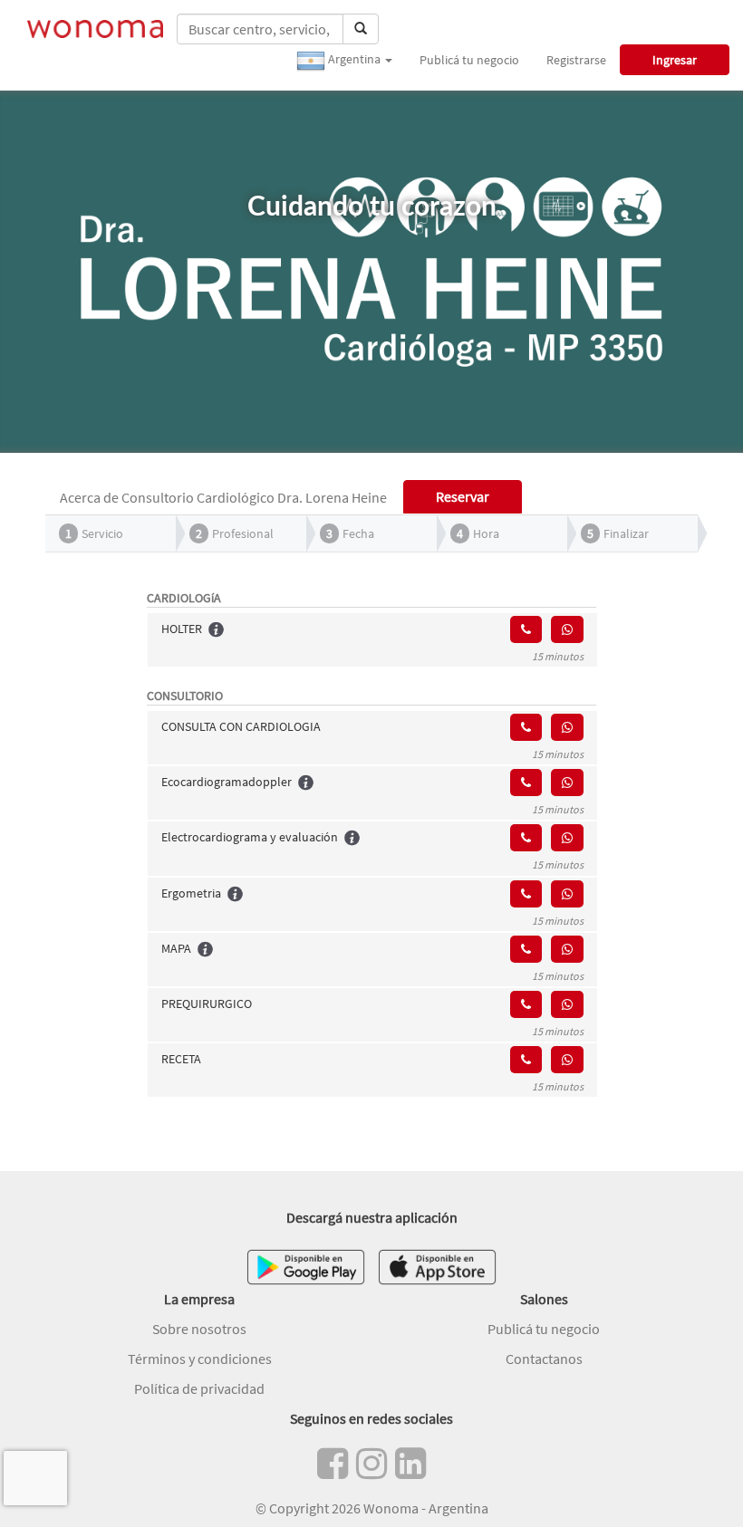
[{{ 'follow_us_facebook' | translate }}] (332, 1463)
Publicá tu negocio (469, 60)
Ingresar (674, 60)
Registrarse (576, 60)
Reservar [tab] (462, 496)
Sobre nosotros (199, 1329)
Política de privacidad (199, 1388)
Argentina (354, 59)
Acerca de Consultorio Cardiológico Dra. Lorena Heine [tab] (223, 497)
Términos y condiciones (200, 1358)
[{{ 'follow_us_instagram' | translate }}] (371, 1463)
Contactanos (544, 1358)
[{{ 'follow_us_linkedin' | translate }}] (410, 1463)
